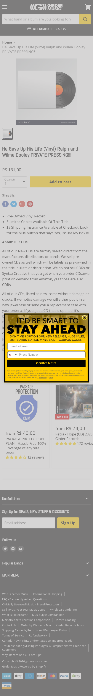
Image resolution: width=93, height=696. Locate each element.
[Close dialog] (84, 318)
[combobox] (13, 354)
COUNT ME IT (46, 363)
